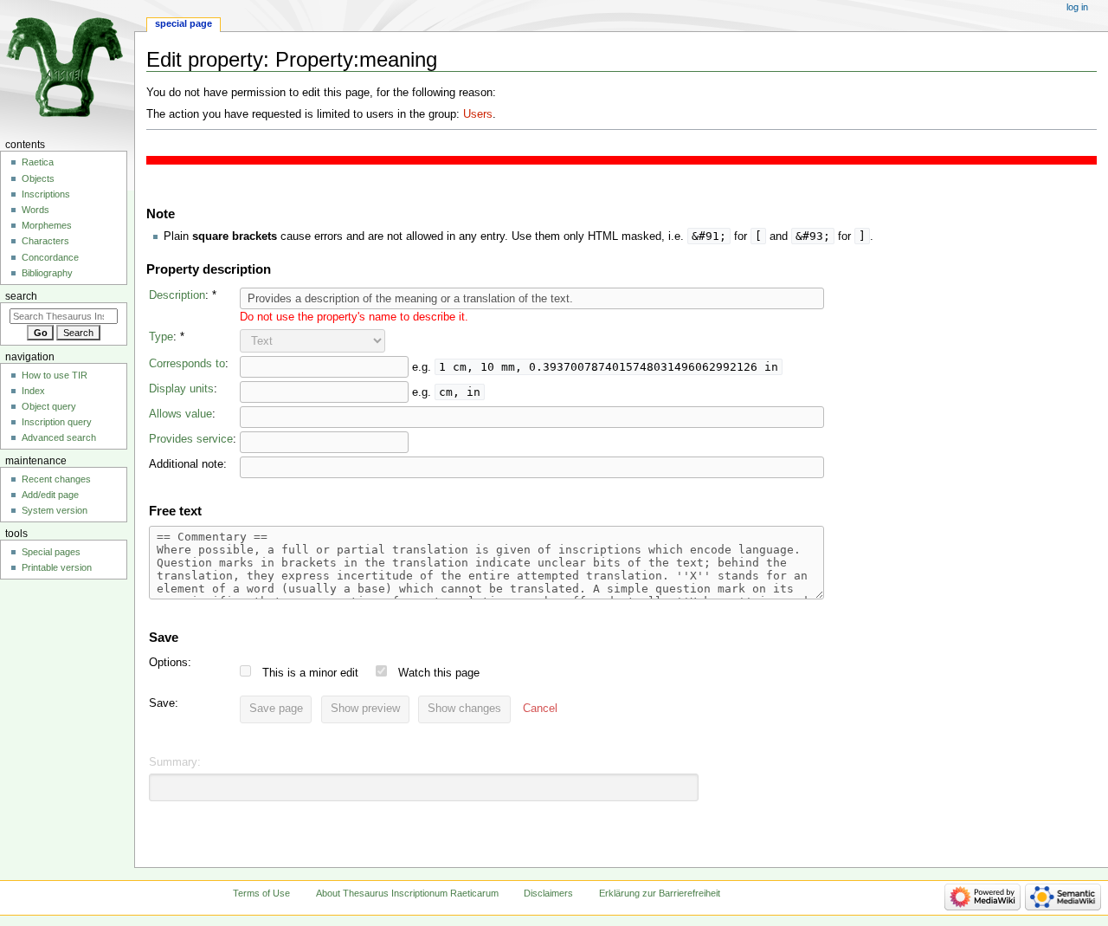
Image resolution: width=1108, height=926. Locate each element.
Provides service (191, 439)
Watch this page (439, 673)
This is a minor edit (310, 673)
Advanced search (59, 437)
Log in (1077, 7)
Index (33, 390)
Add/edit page (50, 494)
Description (177, 295)
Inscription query (57, 422)
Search (21, 296)
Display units (181, 389)
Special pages (51, 552)
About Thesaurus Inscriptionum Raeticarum (407, 893)
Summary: (175, 762)
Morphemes (47, 225)
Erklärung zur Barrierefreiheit (659, 893)
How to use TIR (54, 375)
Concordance (50, 257)
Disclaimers (548, 893)
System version (54, 510)
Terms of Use (261, 893)
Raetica (38, 162)
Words (35, 209)
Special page (183, 23)
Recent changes (56, 479)
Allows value (180, 414)
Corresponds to (187, 364)
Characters (45, 241)
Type (161, 337)
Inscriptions (46, 194)
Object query (49, 406)
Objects (38, 178)
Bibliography (47, 273)
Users (478, 114)
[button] (540, 709)
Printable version (57, 567)
